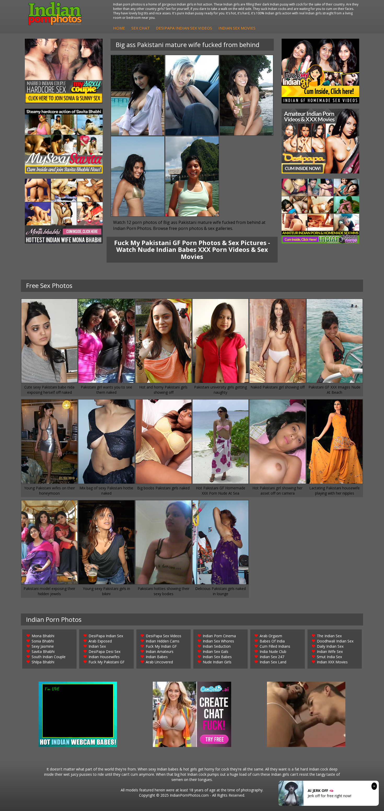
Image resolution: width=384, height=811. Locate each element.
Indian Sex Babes (217, 656)
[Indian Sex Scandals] (320, 211)
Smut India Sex (329, 656)
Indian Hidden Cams (162, 641)
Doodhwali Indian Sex (335, 641)
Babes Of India (272, 641)
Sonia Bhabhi (43, 641)
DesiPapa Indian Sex (106, 635)
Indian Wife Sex (330, 651)
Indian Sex (97, 646)
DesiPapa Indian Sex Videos (184, 28)
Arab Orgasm (271, 635)
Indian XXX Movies (332, 661)
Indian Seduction (217, 646)
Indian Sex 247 (272, 656)
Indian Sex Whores (218, 641)
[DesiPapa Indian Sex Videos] (320, 141)
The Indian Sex (329, 635)
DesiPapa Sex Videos (163, 635)
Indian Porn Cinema (219, 635)
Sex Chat (140, 28)
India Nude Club (273, 651)
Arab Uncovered (159, 661)
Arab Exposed (100, 641)
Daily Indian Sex (330, 646)
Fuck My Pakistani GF (107, 661)
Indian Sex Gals (215, 651)
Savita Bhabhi (43, 651)
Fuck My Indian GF (161, 646)
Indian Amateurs (159, 651)
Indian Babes (157, 656)
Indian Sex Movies (236, 28)
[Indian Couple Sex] (64, 71)
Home (119, 28)
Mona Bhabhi (43, 635)
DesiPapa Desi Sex (104, 651)
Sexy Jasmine (43, 646)
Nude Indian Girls (217, 661)
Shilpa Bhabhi (43, 661)
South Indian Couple (49, 656)
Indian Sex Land (273, 661)
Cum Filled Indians (275, 646)
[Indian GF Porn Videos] (320, 71)
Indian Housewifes (104, 656)
